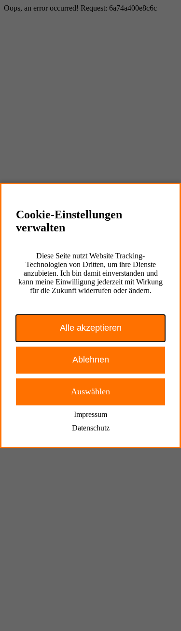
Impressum (90, 414)
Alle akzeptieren (91, 328)
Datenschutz (91, 428)
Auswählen (90, 391)
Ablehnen (90, 359)
